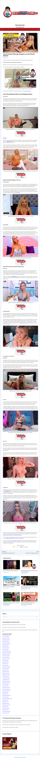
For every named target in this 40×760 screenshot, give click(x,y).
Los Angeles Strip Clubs (6, 635)
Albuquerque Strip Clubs (6, 682)
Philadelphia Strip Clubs (6, 639)
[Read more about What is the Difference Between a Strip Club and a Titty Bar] (29, 596)
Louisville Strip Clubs (5, 679)
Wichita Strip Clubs (5, 709)
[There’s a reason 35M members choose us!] (9, 743)
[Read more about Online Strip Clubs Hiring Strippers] (11, 564)
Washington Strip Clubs (6, 666)
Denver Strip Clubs (5, 665)
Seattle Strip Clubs (5, 663)
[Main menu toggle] (2, 29)
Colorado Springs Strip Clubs (7, 698)
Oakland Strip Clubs (5, 703)
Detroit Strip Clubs (5, 660)
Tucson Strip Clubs (5, 684)
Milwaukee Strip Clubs (6, 681)
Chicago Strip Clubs (5, 636)
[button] (38, 29)
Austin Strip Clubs (5, 649)
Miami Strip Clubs (5, 701)
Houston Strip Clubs (5, 638)
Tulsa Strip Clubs (5, 706)
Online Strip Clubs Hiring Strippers (10, 570)
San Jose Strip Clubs (5, 647)
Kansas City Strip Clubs (6, 690)
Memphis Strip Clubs (5, 668)
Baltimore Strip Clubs (5, 673)
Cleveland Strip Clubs (5, 708)
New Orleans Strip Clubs (6, 711)
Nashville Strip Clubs (5, 671)
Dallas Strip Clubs (5, 646)
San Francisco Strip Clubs (6, 652)
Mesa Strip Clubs (5, 692)
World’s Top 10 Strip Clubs (8, 586)
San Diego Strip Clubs (6, 644)
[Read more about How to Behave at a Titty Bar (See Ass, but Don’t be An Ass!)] (29, 580)
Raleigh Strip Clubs (5, 700)
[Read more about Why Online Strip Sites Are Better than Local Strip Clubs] (29, 564)
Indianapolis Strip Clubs (6, 654)
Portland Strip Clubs (5, 676)
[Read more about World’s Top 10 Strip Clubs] (11, 580)
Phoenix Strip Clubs (5, 641)
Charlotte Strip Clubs (5, 658)
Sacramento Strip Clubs (6, 687)
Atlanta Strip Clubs (5, 693)
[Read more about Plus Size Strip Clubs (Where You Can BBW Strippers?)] (11, 596)
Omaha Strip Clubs (5, 697)
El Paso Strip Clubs (5, 662)
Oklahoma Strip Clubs (6, 674)
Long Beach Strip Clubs (6, 689)
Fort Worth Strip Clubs (6, 657)
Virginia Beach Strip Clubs (6, 695)
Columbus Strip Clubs (6, 655)
